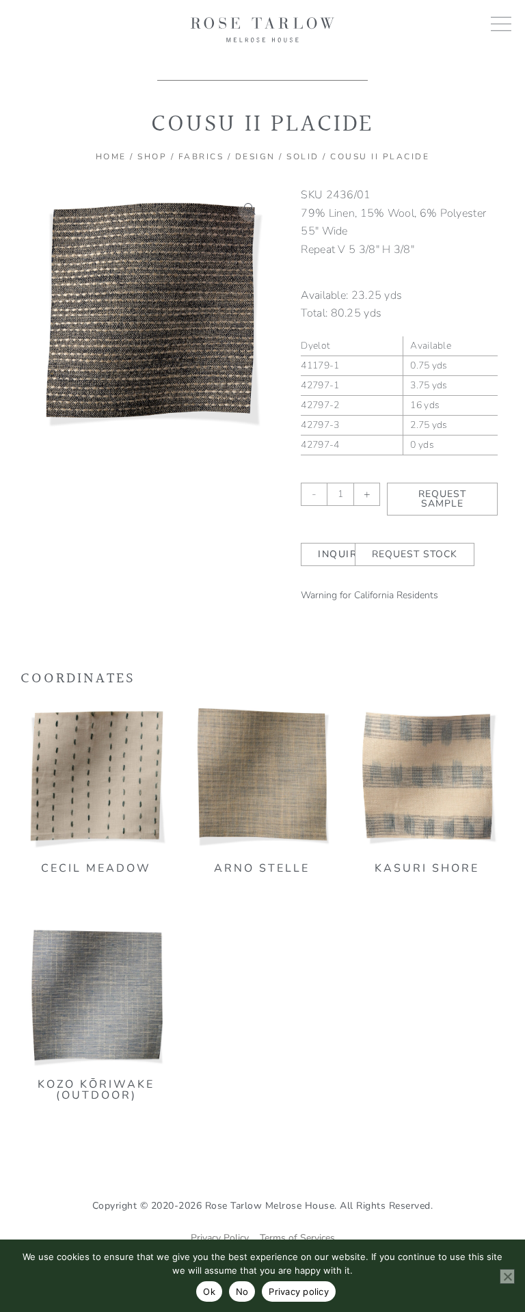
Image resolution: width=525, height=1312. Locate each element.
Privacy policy (299, 1291)
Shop (152, 156)
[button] (250, 209)
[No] (507, 1276)
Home (111, 156)
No (242, 1291)
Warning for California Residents (369, 595)
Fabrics (201, 156)
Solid (302, 156)
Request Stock (414, 554)
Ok (209, 1291)
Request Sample (442, 498)
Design (255, 156)
